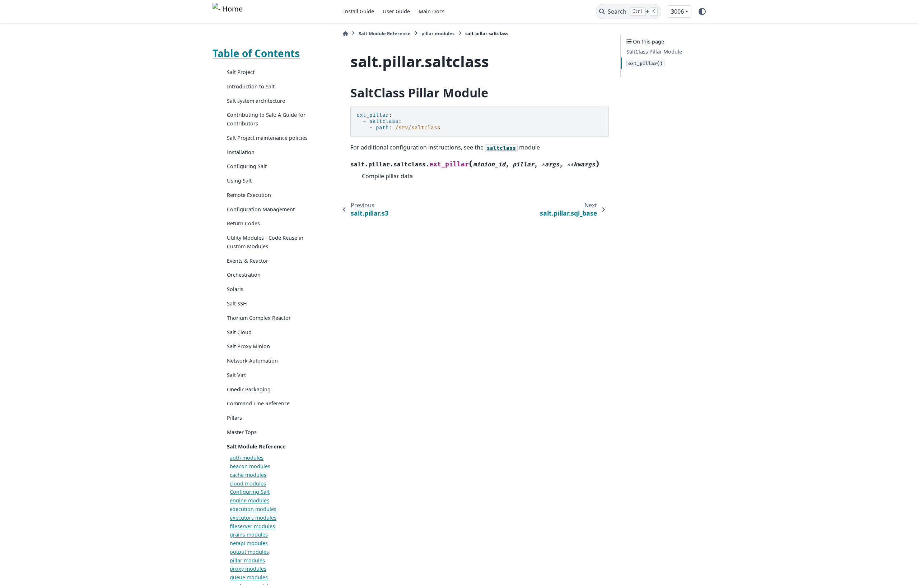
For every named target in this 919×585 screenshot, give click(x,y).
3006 (677, 11)
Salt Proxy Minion (248, 346)
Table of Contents (256, 53)
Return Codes (243, 223)
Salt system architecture (256, 100)
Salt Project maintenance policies (267, 137)
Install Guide (358, 11)
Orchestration (244, 274)
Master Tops (242, 432)
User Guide (396, 11)
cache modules (248, 474)
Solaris (235, 289)
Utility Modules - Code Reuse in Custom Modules (265, 242)
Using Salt (239, 180)
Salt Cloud (239, 332)
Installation (241, 152)
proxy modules (248, 568)
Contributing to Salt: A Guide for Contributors (266, 119)
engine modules (249, 500)
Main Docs (431, 11)
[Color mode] (702, 11)
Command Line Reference (258, 403)
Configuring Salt (247, 166)
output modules (249, 551)
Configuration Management (261, 209)
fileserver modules (252, 526)
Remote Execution (249, 195)
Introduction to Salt (251, 86)
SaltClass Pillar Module (654, 51)
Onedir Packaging (249, 389)
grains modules (249, 534)
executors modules (253, 517)
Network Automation (252, 360)
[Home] (345, 33)
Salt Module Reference (256, 446)
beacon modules (250, 466)
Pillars (234, 417)
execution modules (253, 509)
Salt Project (241, 72)
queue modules (249, 577)
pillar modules (247, 560)
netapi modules (249, 543)
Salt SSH (237, 303)
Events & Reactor (247, 260)
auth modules (246, 457)
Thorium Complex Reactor (259, 317)
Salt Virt (236, 375)
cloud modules (248, 483)
